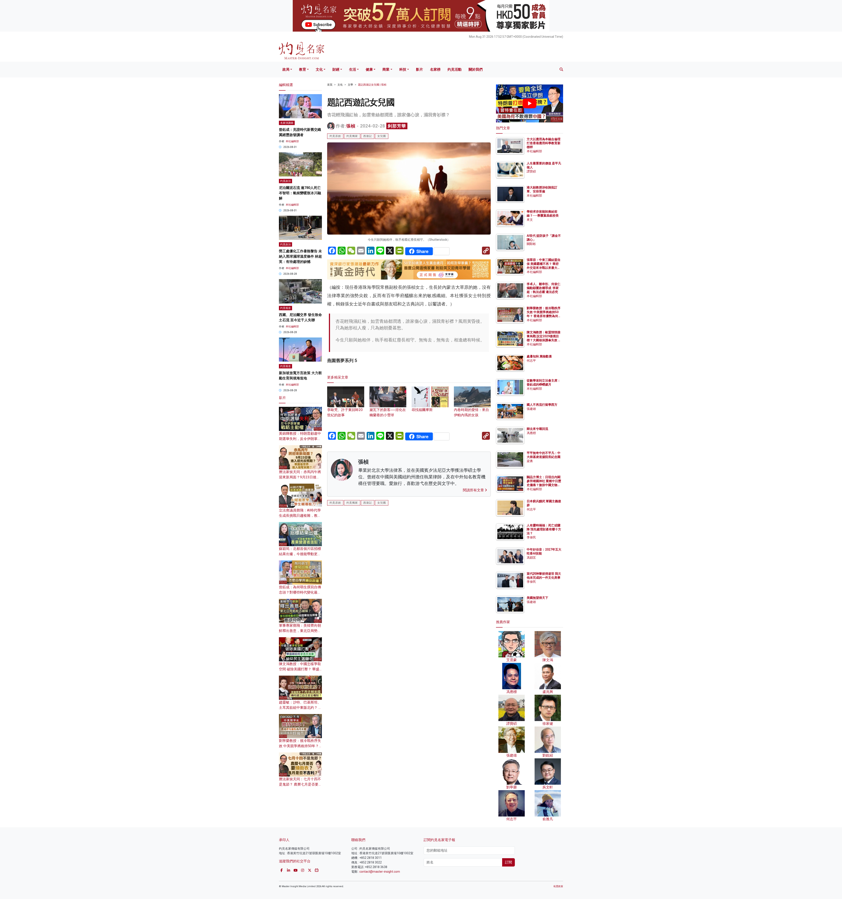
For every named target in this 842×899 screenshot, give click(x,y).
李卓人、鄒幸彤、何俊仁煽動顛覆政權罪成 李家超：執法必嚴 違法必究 (543, 288)
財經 (335, 69)
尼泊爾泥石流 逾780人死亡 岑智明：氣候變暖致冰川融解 (300, 193)
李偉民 (531, 537)
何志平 (531, 360)
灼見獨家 (352, 136)
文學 (350, 84)
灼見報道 (285, 308)
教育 (302, 69)
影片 (419, 69)
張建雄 (531, 409)
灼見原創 (335, 136)
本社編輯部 (292, 141)
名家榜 (435, 69)
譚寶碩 (531, 171)
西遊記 (367, 136)
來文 (530, 219)
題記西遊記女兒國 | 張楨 (372, 84)
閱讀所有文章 (474, 490)
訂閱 (508, 862)
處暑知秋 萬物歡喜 (539, 356)
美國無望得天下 (537, 597)
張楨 (350, 126)
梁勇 (530, 461)
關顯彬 (531, 244)
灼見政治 (285, 181)
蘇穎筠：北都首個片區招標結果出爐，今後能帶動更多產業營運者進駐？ (300, 554)
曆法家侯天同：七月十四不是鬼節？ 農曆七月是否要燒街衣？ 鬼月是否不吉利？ (300, 784)
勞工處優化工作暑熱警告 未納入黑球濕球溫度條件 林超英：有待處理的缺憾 (300, 256)
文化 (319, 69)
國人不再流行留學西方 (542, 404)
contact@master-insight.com (379, 871)
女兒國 (381, 136)
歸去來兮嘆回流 (537, 429)
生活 (352, 69)
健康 (369, 69)
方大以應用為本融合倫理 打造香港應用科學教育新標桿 (544, 143)
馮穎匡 (531, 557)
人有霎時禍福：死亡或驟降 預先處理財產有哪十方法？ (544, 529)
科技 (402, 69)
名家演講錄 (286, 122)
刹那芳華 (397, 126)
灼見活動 (455, 69)
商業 (385, 69)
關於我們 (476, 69)
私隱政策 (558, 886)
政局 (285, 69)
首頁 (329, 84)
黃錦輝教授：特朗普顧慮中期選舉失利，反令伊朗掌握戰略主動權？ (300, 438)
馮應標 (531, 433)
